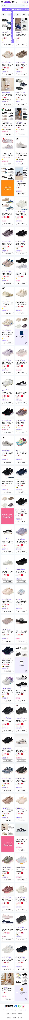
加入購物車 (8, 44)
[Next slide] (13, 24)
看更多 (11, 41)
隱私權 (14, 1017)
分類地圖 (20, 1017)
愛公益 (11, 38)
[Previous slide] (2, 24)
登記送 (11, 13)
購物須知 (20, 1013)
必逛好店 (11, 29)
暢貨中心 (11, 16)
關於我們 (14, 1013)
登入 (25, 2)
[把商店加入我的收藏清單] (26, 343)
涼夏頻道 (11, 25)
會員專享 (11, 35)
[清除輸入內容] (23, 5)
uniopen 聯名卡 (18, 9)
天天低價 (11, 22)
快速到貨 (11, 19)
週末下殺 (11, 32)
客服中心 (8, 1013)
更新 (25, 1010)
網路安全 (9, 1017)
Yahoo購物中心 (10, 2)
